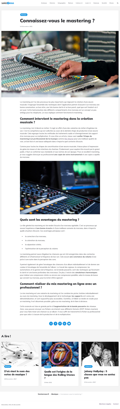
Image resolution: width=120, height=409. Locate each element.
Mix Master (69, 139)
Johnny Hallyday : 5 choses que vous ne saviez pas (99, 374)
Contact (116, 404)
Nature (70, 3)
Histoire (52, 3)
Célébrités (88, 366)
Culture (78, 3)
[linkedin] (64, 323)
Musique (7, 366)
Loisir (87, 3)
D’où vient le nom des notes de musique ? (17, 373)
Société (104, 3)
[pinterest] (60, 323)
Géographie (61, 3)
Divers (112, 3)
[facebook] (55, 323)
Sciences (96, 3)
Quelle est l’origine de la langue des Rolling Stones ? (59, 375)
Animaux (44, 3)
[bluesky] (69, 323)
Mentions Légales (105, 404)
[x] (51, 323)
